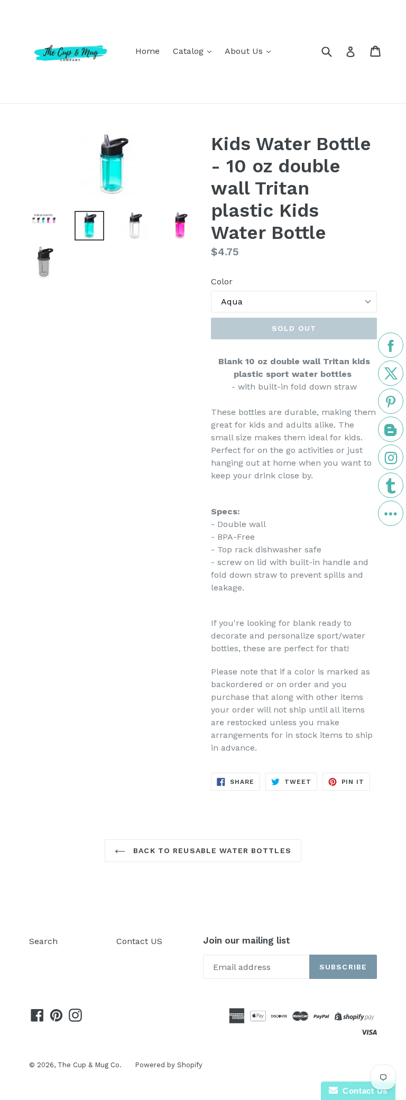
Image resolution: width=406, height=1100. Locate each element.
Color (222, 281)
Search (43, 941)
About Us (245, 51)
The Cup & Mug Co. (90, 1065)
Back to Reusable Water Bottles (211, 850)
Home (147, 51)
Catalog (189, 51)
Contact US (139, 941)
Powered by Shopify (168, 1065)
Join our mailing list (246, 940)
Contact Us (362, 1090)
